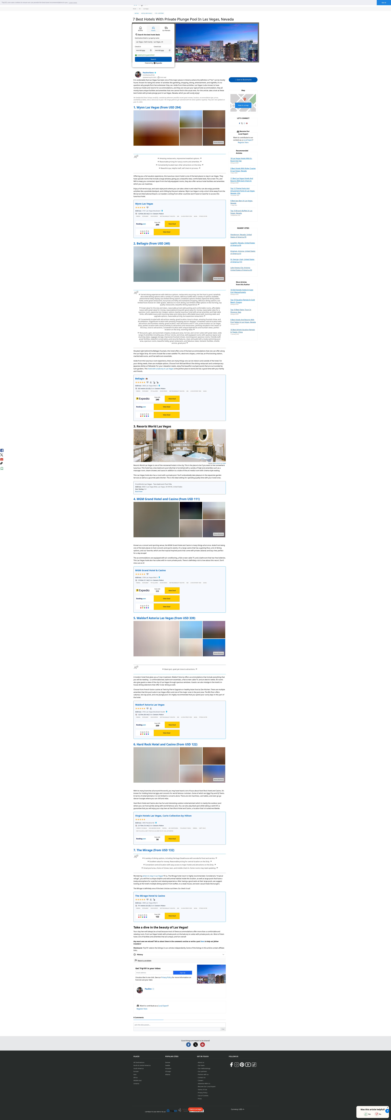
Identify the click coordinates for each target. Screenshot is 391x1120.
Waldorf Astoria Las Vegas (149, 704)
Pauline (148, 989)
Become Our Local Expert (206, 1086)
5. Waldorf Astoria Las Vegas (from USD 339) (164, 618)
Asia (134, 1074)
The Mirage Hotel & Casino (150, 895)
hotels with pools (146, 13)
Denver (167, 1062)
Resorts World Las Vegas (219, 463)
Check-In (138, 47)
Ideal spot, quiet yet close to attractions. (179, 669)
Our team (201, 1065)
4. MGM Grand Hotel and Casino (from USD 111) (166, 499)
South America (138, 1068)
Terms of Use (202, 1090)
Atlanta (167, 1074)
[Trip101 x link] (242, 123)
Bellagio (139, 378)
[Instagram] (153, 989)
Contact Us (201, 1077)
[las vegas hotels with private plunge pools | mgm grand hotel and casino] (156, 520)
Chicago (168, 1071)
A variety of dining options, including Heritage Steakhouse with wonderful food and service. (179, 858)
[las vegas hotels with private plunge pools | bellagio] (156, 264)
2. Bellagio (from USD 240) (151, 243)
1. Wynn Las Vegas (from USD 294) (157, 107)
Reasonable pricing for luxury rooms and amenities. (180, 162)
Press (200, 1099)
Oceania (136, 1083)
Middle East (137, 1080)
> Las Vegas (160, 13)
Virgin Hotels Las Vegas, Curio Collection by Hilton (163, 815)
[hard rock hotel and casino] (156, 765)
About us (201, 1062)
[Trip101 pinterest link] (247, 123)
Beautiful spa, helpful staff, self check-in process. (179, 168)
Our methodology (204, 1068)
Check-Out (157, 47)
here (202, 941)
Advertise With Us (204, 1083)
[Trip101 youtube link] (248, 1064)
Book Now (138, 491)
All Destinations (138, 1062)
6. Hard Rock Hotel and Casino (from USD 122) (165, 744)
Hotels (137, 13)
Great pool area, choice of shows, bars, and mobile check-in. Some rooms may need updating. (179, 868)
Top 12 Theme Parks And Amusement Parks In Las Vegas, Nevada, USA (242, 190)
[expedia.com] (158, 63)
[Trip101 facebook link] (239, 123)
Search (153, 59)
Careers (200, 1080)
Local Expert (163, 1006)
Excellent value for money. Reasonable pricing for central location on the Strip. (179, 861)
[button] (387, 1111)
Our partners (202, 1071)
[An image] (214, 137)
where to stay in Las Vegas (153, 876)
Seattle (167, 1065)
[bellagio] (191, 255)
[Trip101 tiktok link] (254, 1064)
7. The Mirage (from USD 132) (153, 850)
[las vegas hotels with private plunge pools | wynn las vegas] (156, 128)
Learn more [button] (73, 2)
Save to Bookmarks (244, 80)
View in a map (243, 105)
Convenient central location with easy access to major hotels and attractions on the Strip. (179, 865)
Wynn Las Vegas (144, 203)
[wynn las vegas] (191, 119)
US (156, 13)
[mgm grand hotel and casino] (191, 511)
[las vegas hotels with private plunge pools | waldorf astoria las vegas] (156, 639)
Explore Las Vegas (195, 1109)
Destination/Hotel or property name (147, 38)
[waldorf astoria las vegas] (191, 630)
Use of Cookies (203, 1096)
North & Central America (141, 1065)
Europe (135, 1071)
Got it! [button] (384, 2)
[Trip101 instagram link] (244, 123)
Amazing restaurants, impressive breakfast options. (180, 158)
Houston (168, 1068)
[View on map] (162, 211)
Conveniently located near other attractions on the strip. (179, 165)
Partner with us (203, 1074)
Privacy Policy (166, 977)
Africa (135, 1077)
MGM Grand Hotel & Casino (150, 570)
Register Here (142, 1009)
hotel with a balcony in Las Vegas (160, 369)
